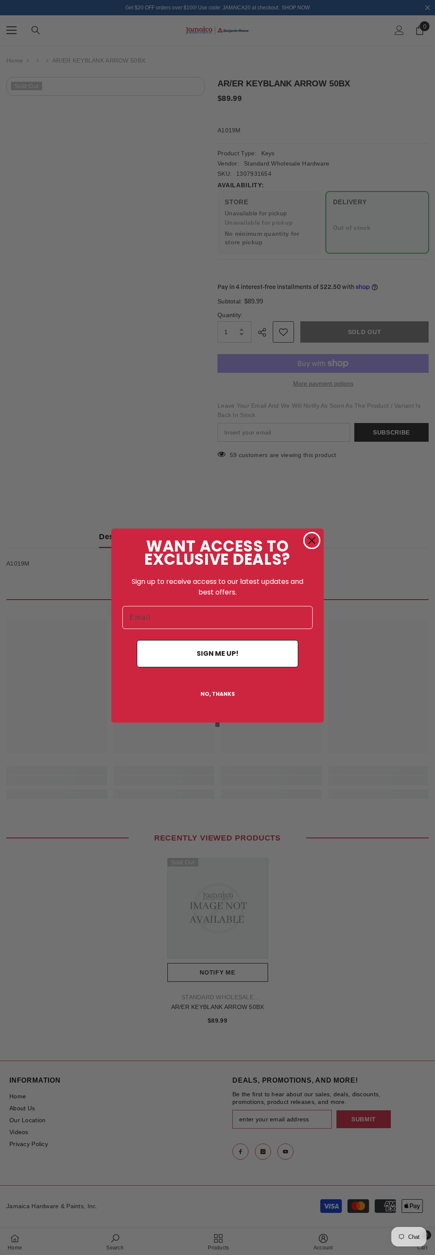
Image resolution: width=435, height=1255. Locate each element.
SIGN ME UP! (218, 653)
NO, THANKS (218, 694)
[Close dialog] (311, 540)
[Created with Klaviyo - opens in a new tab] (217, 725)
